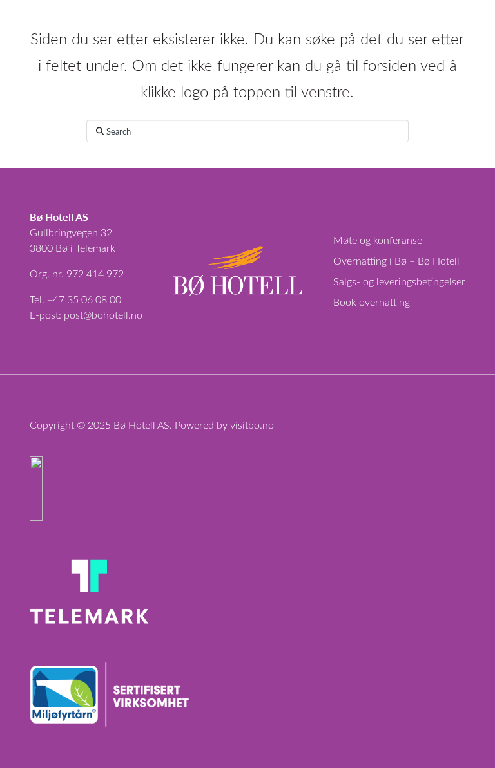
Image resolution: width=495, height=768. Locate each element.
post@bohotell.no (103, 314)
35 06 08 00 (94, 299)
